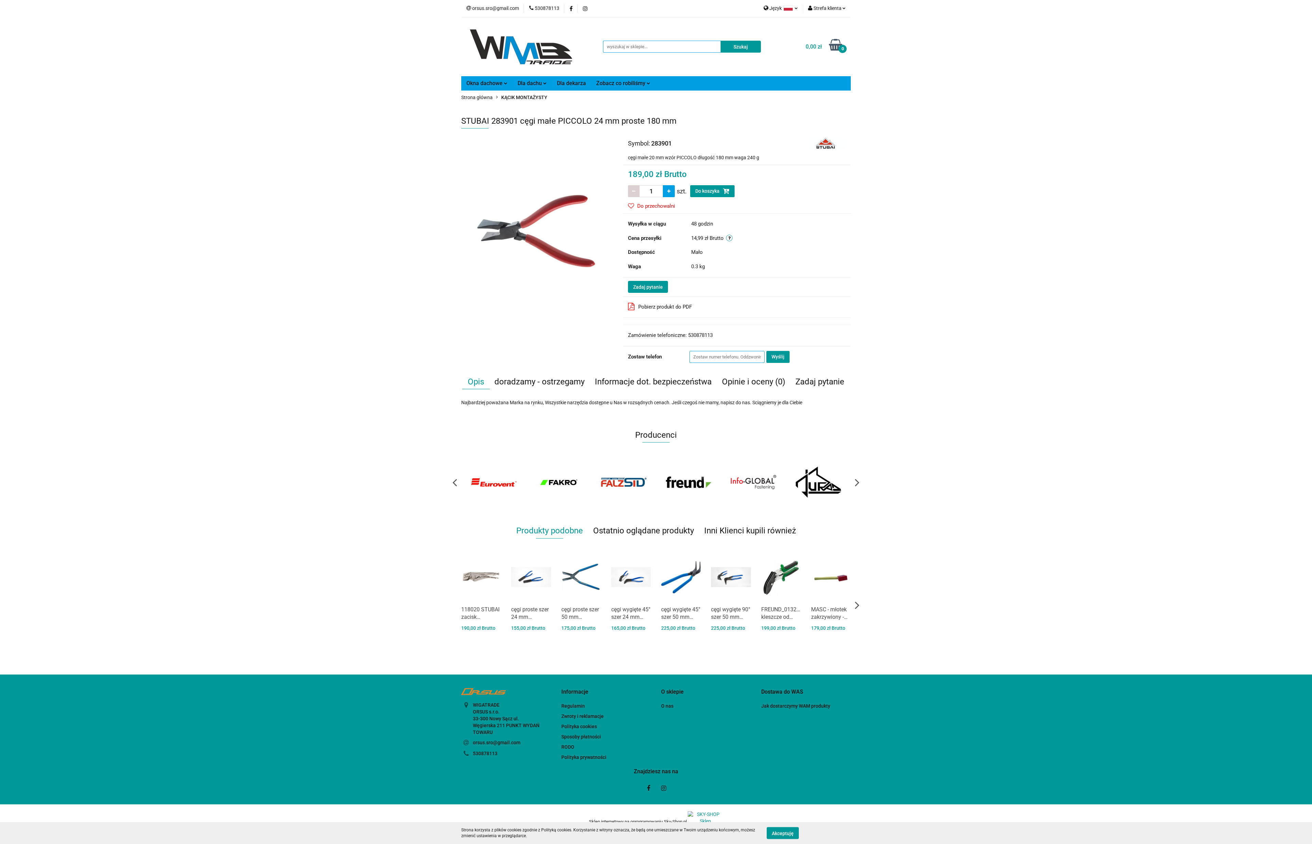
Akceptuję (783, 833)
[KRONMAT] (818, 482)
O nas (667, 706)
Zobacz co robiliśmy (621, 83)
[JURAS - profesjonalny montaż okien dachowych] (753, 482)
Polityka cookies (579, 726)
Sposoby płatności (581, 736)
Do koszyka (708, 191)
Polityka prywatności (583, 757)
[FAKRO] (493, 482)
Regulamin (573, 706)
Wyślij (777, 356)
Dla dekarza (571, 83)
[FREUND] (623, 482)
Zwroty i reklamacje (582, 716)
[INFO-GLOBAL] (688, 482)
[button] (574, 692)
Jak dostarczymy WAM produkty (795, 706)
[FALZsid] (558, 482)
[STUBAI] (826, 143)
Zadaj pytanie (648, 287)
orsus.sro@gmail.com (496, 742)
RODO (567, 747)
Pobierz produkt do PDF (665, 307)
